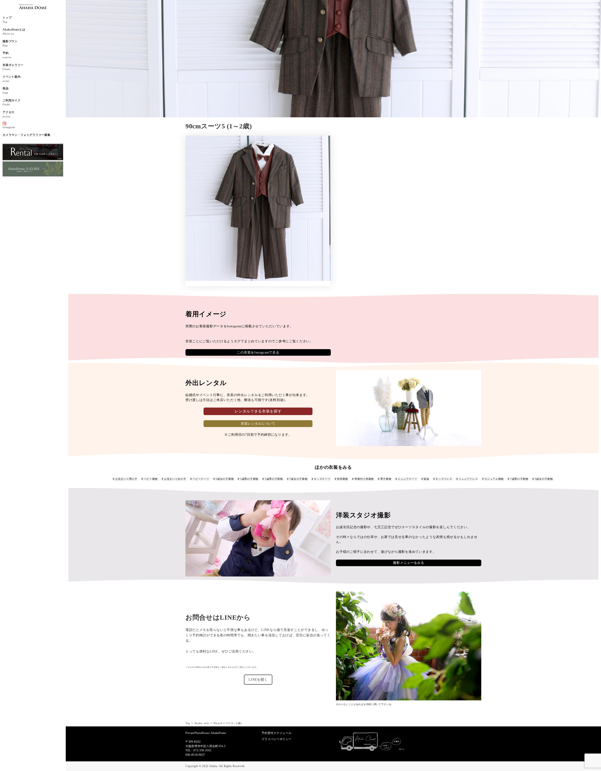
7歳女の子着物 (298, 478)
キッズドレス (443, 478)
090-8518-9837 (195, 754)
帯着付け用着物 (364, 478)
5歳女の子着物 (544, 478)
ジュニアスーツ (407, 478)
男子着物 (385, 478)
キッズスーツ (322, 478)
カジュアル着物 (494, 478)
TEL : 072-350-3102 (198, 750)
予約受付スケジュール (276, 733)
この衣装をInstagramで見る (258, 352)
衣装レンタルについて (258, 423)
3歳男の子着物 (249, 478)
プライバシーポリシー (276, 739)
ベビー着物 (151, 478)
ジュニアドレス (468, 478)
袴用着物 (342, 478)
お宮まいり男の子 (126, 478)
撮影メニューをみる (408, 563)
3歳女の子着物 (225, 478)
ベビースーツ (201, 478)
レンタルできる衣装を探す (258, 411)
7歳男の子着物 (519, 478)
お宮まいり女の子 (175, 478)
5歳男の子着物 (274, 478)
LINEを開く (258, 679)
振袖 (426, 478)
